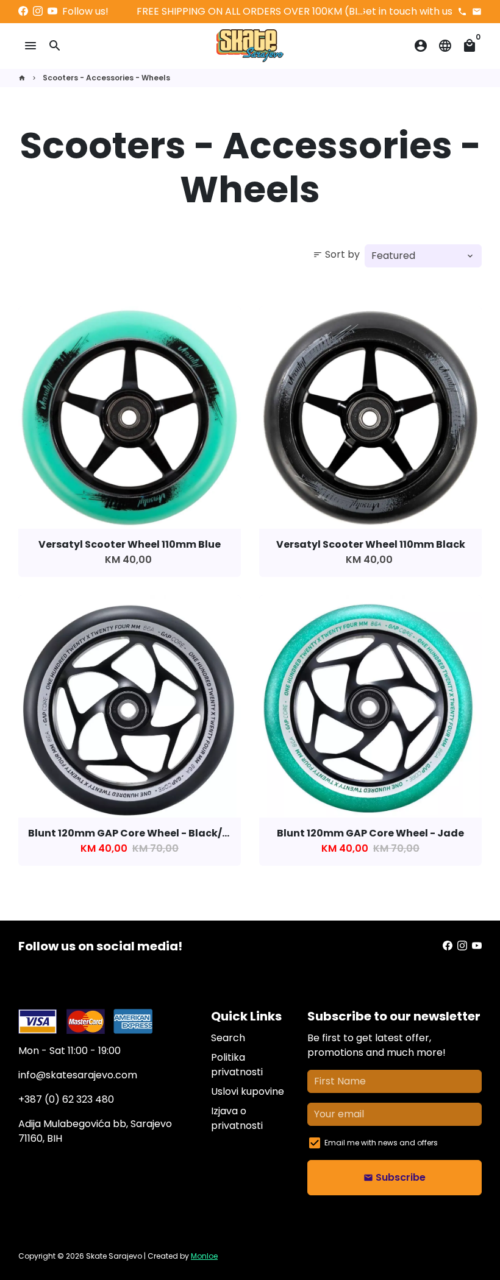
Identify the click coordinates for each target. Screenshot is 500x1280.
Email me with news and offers (381, 1142)
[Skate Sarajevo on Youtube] (52, 11)
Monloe (204, 1256)
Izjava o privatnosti (237, 1118)
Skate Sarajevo (114, 1256)
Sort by (336, 254)
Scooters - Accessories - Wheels (106, 77)
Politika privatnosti (237, 1064)
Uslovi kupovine (247, 1091)
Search (228, 1038)
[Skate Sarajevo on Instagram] (38, 11)
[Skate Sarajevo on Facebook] (23, 11)
